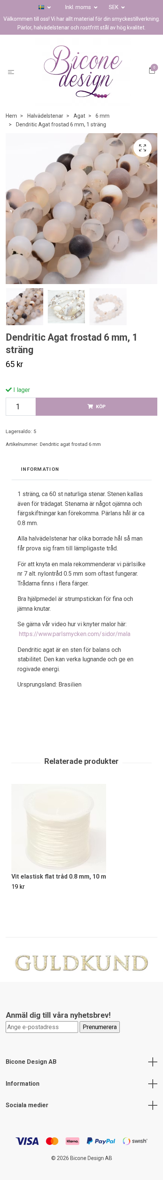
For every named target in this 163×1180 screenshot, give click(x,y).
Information (22, 1083)
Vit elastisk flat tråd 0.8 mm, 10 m (58, 876)
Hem (11, 116)
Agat (79, 116)
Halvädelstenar (45, 116)
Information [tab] (40, 469)
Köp (101, 406)
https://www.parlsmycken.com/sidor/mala (74, 634)
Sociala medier (27, 1105)
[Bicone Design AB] (83, 72)
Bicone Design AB (31, 1061)
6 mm (103, 116)
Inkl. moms (78, 7)
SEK (114, 7)
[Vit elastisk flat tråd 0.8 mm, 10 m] (81, 828)
